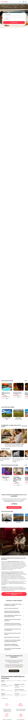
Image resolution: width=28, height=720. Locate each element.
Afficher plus (5, 698)
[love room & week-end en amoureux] (4, 1)
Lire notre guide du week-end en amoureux (14, 594)
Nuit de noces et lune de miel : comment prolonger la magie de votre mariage (18, 459)
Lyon (3, 391)
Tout (26, 380)
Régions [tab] (3, 680)
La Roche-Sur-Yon (5, 476)
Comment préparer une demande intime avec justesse (5, 459)
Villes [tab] (14, 680)
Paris (26, 391)
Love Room (14, 496)
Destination (8, 14)
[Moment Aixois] (18, 387)
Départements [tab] (9, 680)
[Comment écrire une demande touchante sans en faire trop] (14, 436)
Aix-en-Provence (16, 391)
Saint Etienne (16, 476)
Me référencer (14, 671)
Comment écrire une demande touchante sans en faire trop (14, 445)
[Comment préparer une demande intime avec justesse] (6, 453)
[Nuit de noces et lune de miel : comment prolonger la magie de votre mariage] (18, 453)
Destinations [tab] (19, 680)
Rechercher (15, 22)
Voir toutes (24, 425)
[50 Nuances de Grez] (7, 387)
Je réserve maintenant (14, 507)
